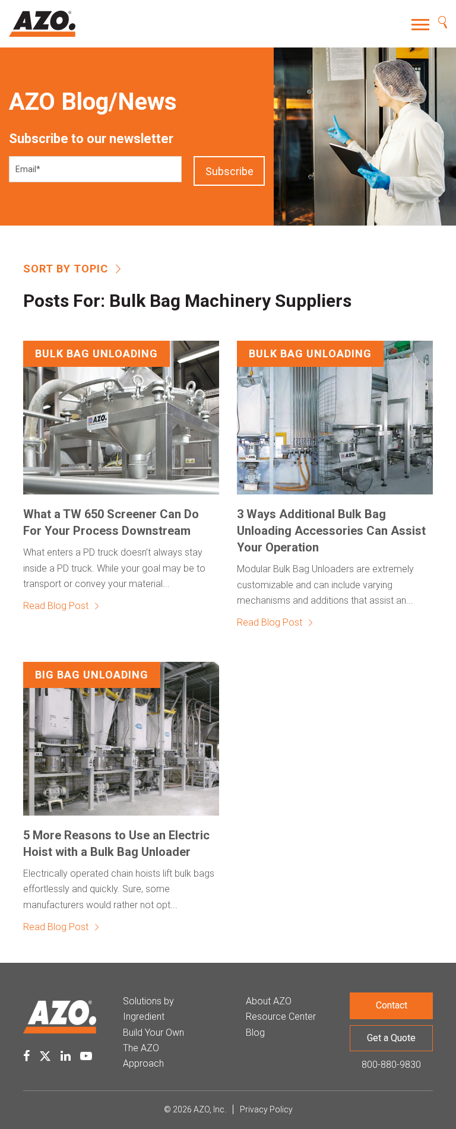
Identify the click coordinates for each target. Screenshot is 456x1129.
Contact (391, 1005)
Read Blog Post (55, 605)
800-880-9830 (391, 1064)
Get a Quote (391, 1038)
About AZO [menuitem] (269, 1001)
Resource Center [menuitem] (281, 1016)
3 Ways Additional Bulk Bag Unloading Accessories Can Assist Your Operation (331, 530)
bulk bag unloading (96, 353)
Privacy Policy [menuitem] (266, 1109)
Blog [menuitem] (255, 1032)
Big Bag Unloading (91, 674)
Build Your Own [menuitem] (153, 1032)
